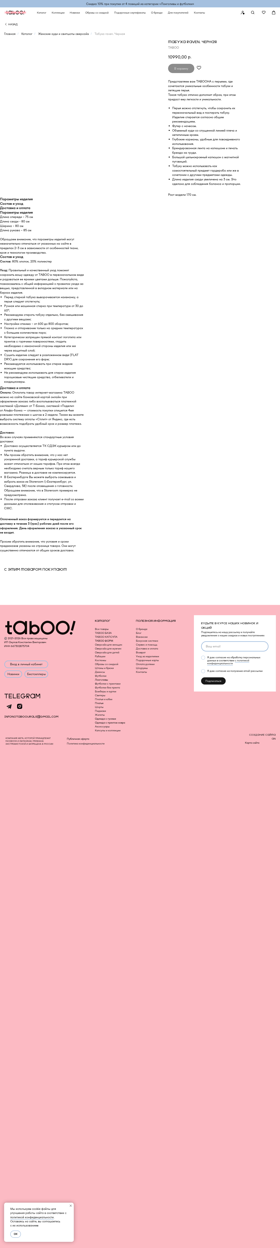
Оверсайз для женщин (108, 644)
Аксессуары (102, 726)
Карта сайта (252, 742)
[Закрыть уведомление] (71, 1206)
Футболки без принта (107, 687)
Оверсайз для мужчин (108, 648)
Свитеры (100, 695)
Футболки (100, 676)
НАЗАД (13, 24)
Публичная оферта (78, 739)
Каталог (26, 34)
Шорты (99, 707)
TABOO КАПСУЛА (106, 637)
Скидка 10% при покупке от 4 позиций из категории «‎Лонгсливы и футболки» (140, 4)
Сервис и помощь (146, 644)
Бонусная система (147, 640)
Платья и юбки (103, 699)
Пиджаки (100, 711)
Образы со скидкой (106, 664)
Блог (138, 633)
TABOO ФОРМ (104, 640)
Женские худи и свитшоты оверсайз (63, 34)
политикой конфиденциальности (32, 1217)
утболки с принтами (109, 683)
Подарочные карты (147, 660)
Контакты (141, 672)
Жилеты (100, 715)
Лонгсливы (101, 679)
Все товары (102, 629)
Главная (10, 34)
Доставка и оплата (147, 648)
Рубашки (100, 656)
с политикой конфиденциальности (228, 662)
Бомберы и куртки (105, 691)
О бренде (141, 629)
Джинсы (100, 672)
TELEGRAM (22, 696)
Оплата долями (145, 664)
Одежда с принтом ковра (110, 722)
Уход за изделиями (147, 656)
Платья (99, 703)
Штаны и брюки (104, 668)
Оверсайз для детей (107, 652)
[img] (5, 24)
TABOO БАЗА (103, 633)
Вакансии (142, 637)
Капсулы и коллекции (108, 730)
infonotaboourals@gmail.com (31, 717)
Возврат (141, 652)
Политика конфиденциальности (86, 743)
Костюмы (100, 660)
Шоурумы (142, 668)
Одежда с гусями (105, 718)
